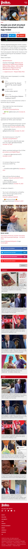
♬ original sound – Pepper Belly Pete (14, 71)
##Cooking (19, 66)
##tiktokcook (19, 63)
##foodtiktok (7, 64)
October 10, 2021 (19, 131)
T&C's (2, 542)
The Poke (9, 2)
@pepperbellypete (7, 60)
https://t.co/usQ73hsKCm (10, 138)
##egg (21, 64)
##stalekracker (7, 69)
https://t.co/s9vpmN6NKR (10, 197)
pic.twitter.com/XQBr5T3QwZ (11, 152)
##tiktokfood (15, 64)
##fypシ (13, 66)
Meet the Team (16, 545)
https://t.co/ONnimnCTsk (17, 127)
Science (3, 532)
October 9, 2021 (7, 156)
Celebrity (4, 519)
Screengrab (4, 243)
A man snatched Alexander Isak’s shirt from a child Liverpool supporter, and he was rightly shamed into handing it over (13, 331)
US (2, 534)
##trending (15, 69)
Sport (3, 527)
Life (2, 521)
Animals (3, 530)
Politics (3, 517)
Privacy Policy (17, 542)
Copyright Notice (11, 544)
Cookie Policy (9, 542)
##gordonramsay (16, 67)
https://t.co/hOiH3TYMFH (16, 178)
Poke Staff (3, 32)
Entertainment (5, 525)
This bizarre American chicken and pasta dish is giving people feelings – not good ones (13, 237)
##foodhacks (6, 67)
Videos (2, 22)
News (3, 514)
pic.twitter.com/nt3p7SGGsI (11, 109)
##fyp (9, 66)
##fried (5, 66)
